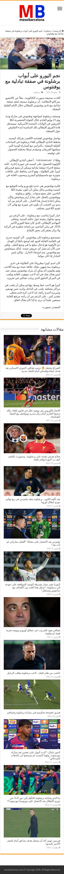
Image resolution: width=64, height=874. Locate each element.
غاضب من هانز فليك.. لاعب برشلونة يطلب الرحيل (33, 672)
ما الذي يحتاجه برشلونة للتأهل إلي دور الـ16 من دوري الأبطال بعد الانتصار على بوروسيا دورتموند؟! (33, 799)
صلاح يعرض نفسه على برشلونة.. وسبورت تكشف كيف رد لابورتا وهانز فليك (34, 458)
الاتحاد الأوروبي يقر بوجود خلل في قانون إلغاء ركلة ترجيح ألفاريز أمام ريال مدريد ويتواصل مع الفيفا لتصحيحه (33, 413)
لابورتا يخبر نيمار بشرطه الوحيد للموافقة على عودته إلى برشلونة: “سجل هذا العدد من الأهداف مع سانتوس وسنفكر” (32, 587)
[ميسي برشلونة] (32, 12)
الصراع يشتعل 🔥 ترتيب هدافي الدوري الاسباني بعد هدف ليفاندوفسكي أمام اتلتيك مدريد (32, 369)
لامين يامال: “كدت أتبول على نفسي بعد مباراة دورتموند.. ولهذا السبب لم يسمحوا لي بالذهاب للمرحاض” (35, 755)
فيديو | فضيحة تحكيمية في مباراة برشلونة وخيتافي (33, 712)
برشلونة (48, 31)
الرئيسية (57, 31)
